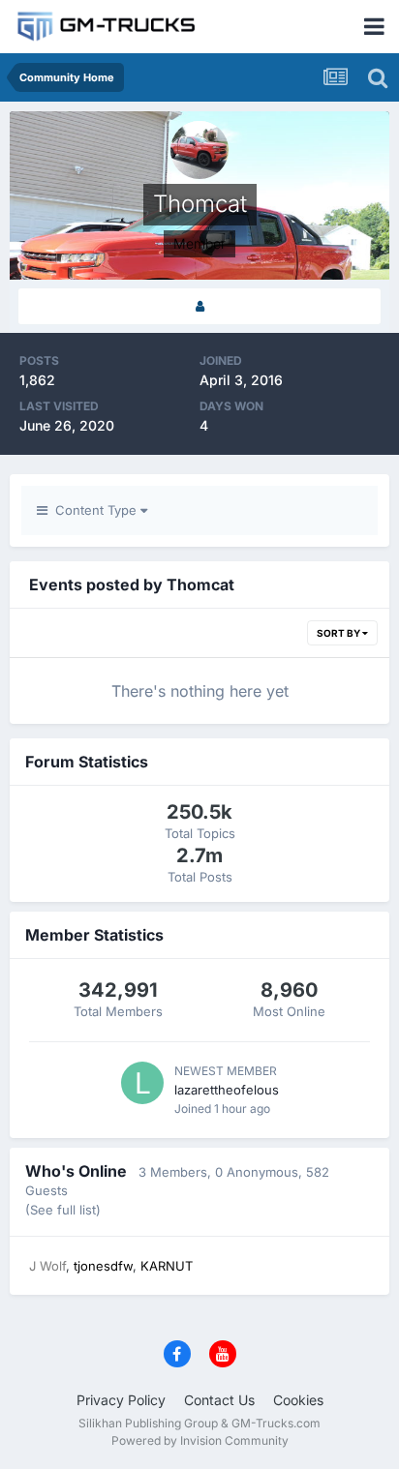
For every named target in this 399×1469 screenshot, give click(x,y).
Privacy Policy (121, 1400)
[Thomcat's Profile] (199, 306)
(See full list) (63, 1209)
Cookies (298, 1400)
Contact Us (219, 1400)
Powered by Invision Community (200, 1440)
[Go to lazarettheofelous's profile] (142, 1083)
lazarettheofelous (226, 1089)
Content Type (93, 510)
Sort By (339, 633)
